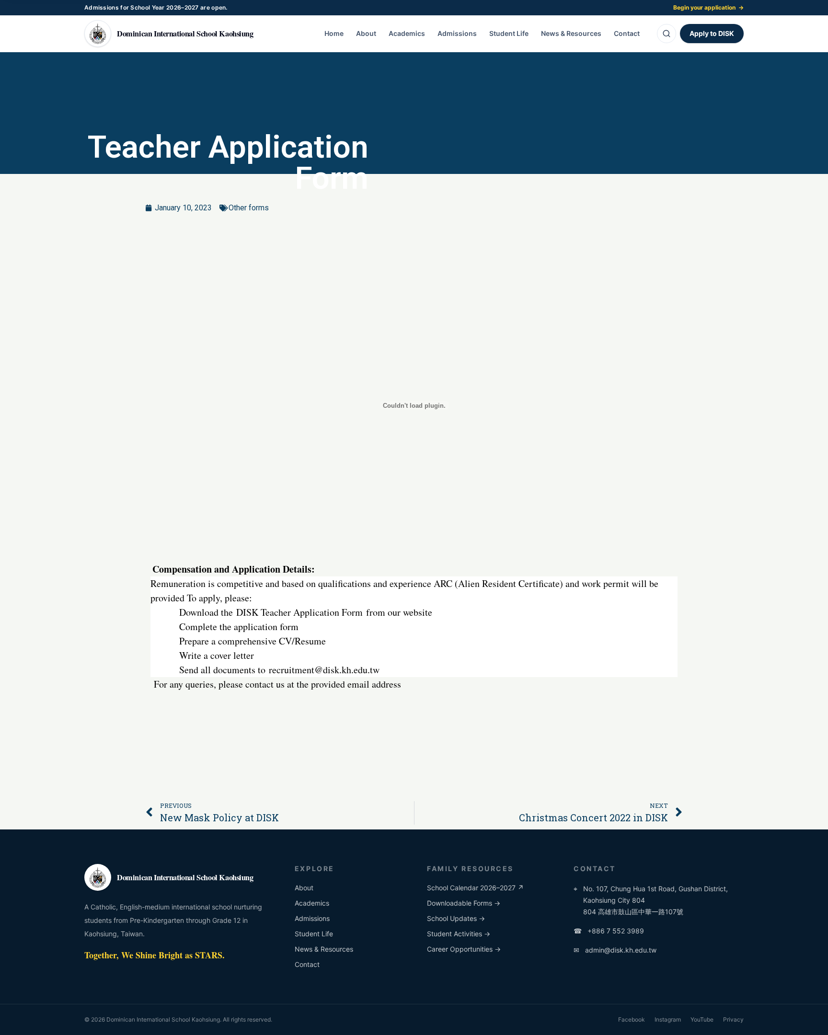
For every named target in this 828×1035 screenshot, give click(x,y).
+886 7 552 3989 (609, 931)
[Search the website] (666, 33)
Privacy (733, 1019)
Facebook (631, 1019)
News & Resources (571, 33)
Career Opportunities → (464, 949)
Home (334, 33)
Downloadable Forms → (463, 903)
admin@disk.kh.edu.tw (615, 950)
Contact (627, 33)
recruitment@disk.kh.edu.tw (324, 669)
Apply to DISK (712, 33)
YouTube (701, 1019)
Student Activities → (458, 934)
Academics (407, 33)
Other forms (249, 207)
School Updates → (456, 918)
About (366, 33)
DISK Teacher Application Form (299, 612)
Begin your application (708, 7)
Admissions (457, 33)
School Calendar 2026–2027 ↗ (475, 888)
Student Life (509, 33)
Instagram (668, 1019)
